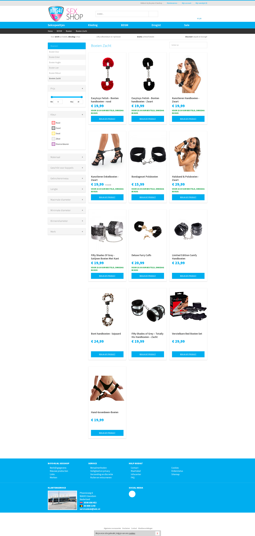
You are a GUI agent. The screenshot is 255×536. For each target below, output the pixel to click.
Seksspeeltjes (56, 25)
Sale (186, 25)
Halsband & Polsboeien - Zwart (185, 178)
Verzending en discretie (101, 474)
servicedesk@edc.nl (90, 509)
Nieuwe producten (59, 471)
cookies (132, 533)
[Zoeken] (153, 14)
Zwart (58, 128)
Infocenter (136, 474)
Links (52, 474)
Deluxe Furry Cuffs (141, 255)
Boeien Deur (54, 52)
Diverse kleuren (62, 144)
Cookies (175, 467)
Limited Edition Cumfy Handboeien (184, 257)
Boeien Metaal (55, 73)
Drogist (156, 25)
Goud (58, 133)
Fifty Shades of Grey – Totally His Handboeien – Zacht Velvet (147, 335)
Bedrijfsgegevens (58, 467)
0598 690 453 (90, 502)
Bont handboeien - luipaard (106, 333)
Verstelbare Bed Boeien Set (187, 333)
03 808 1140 (89, 505)
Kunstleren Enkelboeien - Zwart (105, 178)
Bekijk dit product (107, 119)
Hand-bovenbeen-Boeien (104, 412)
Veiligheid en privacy (100, 471)
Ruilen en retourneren (101, 477)
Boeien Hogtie (55, 62)
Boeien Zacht (55, 78)
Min (51, 102)
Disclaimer (126, 528)
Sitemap (175, 474)
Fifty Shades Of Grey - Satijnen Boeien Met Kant (105, 257)
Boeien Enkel (54, 57)
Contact (134, 467)
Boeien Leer (54, 67)
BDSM (124, 25)
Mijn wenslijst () (201, 3)
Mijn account (186, 3)
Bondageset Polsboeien (144, 176)
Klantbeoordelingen (145, 528)
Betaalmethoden (98, 467)
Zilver (58, 138)
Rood (58, 123)
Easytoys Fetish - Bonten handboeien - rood (105, 100)
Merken (53, 477)
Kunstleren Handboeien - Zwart (185, 100)
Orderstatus (177, 471)
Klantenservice (172, 3)
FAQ (133, 477)
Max (71, 102)
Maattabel (136, 471)
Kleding (93, 25)
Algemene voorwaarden (112, 528)
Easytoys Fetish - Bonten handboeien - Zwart (145, 100)
